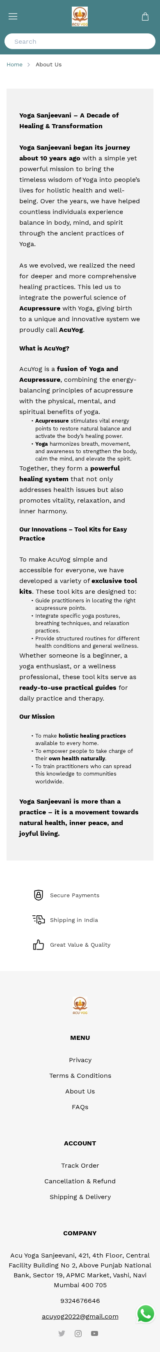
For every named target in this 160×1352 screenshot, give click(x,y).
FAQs (80, 1107)
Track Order (80, 1165)
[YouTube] (94, 1333)
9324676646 (80, 1301)
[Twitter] (61, 1333)
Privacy (80, 1060)
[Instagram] (78, 1333)
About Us (80, 1091)
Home (15, 64)
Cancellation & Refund (80, 1181)
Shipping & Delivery (80, 1197)
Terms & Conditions (80, 1075)
